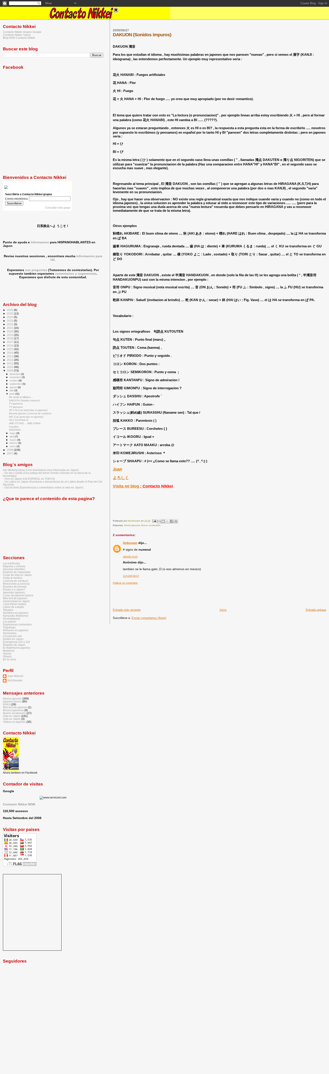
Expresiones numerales (17, 624)
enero (13, 446)
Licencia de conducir (15, 580)
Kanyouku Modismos (15, 615)
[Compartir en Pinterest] (176, 521)
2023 (10, 320)
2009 (10, 370)
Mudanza (8, 650)
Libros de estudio (13, 606)
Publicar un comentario (125, 583)
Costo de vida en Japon (17, 574)
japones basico (12, 701)
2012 (10, 359)
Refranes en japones (15, 630)
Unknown (130, 543)
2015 (10, 349)
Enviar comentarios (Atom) (149, 618)
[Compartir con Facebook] (171, 521)
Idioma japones (132, 525)
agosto (14, 387)
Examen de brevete (15, 586)
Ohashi (7, 656)
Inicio (223, 610)
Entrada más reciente (127, 610)
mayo (13, 433)
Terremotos (10, 633)
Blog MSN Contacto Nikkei (19, 37)
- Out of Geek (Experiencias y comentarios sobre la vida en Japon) (43, 487)
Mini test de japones (15, 598)
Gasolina (14, 426)
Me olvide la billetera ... (21, 397)
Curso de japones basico (18, 595)
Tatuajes (8, 609)
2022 (10, 324)
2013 (10, 356)
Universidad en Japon (16, 601)
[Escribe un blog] (163, 521)
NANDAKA (15, 429)
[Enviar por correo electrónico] (159, 521)
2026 (10, 309)
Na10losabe (14, 680)
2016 (10, 345)
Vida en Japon (12, 716)
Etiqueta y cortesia (14, 566)
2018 (10, 338)
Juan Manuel (15, 675)
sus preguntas (36, 270)
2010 (10, 367)
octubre (14, 380)
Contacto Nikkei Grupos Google (22, 31)
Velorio (7, 653)
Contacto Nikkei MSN (19, 804)
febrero (14, 443)
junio (12, 393)
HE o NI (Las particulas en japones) (28, 410)
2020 (10, 331)
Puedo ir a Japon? (14, 589)
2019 (10, 335)
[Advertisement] (194, 594)
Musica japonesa (13, 710)
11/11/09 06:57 (131, 576)
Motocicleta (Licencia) (16, 583)
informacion (40, 242)
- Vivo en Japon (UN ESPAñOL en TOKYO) (29, 478)
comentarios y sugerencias (75, 273)
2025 (10, 313)
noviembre (16, 377)
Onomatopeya (11, 618)
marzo (13, 440)
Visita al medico (12, 577)
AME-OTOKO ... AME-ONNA (25, 423)
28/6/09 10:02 (130, 556)
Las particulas (11, 563)
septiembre (16, 384)
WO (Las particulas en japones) (26, 416)
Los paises (9, 621)
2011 (10, 363)
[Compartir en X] (167, 521)
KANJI (7, 704)
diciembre (15, 374)
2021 (10, 327)
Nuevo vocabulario (150, 525)
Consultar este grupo (57, 207)
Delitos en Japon (13, 639)
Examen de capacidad (16, 572)
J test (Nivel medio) (14, 604)
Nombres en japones (15, 612)
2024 (10, 317)
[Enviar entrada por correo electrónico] (154, 521)
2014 (10, 352)
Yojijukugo (9, 627)
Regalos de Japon (14, 644)
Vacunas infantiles (14, 569)
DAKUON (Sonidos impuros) (24, 400)
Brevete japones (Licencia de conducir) (30, 413)
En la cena (9, 659)
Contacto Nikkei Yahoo (17, 34)
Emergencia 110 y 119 (16, 641)
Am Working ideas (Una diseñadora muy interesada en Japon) (41, 470)
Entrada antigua (316, 610)
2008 (10, 449)
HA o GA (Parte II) (18, 420)
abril (12, 436)
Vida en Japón (12, 718)
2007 (10, 453)
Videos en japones (14, 721)
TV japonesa (16, 403)
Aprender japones (14, 592)
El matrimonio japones (16, 647)
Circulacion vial (12, 636)
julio (12, 390)
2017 (10, 341)
